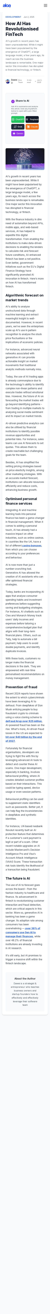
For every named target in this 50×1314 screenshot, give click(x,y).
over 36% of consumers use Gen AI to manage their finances (23, 932)
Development (13, 17)
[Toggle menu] (45, 5)
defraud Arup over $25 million (24, 721)
